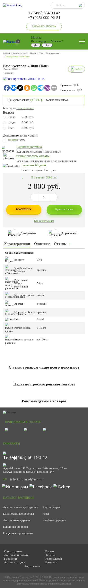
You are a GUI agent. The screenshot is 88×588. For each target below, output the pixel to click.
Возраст (8, 112)
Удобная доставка (29, 147)
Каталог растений (20, 53)
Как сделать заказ (44, 220)
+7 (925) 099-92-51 (44, 17)
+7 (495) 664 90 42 (44, 13)
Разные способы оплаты (33, 156)
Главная (6, 53)
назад (78, 69)
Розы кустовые (52, 53)
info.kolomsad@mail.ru (27, 479)
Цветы (33, 53)
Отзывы (62, 244)
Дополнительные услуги (20, 135)
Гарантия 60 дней (33, 165)
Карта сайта (32, 566)
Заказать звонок (44, 26)
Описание (42, 244)
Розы (41, 53)
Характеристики (17, 244)
